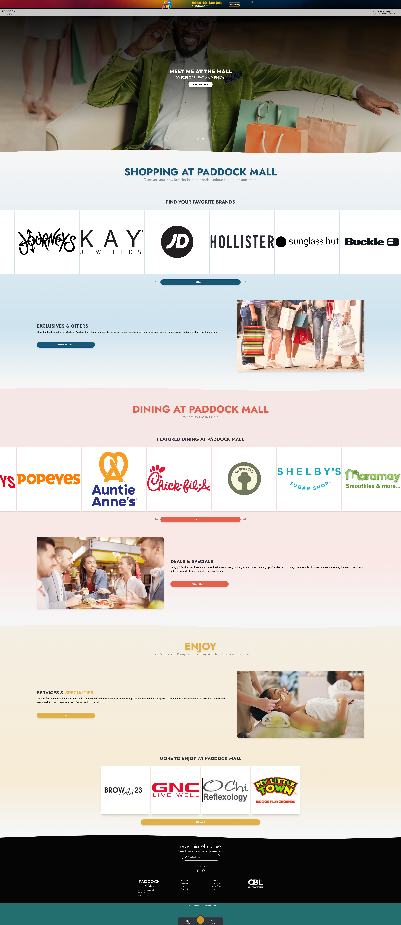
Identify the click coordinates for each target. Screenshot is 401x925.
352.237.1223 (143, 895)
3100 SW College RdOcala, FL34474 (146, 891)
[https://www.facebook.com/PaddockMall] (198, 870)
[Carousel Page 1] (198, 139)
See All (199, 282)
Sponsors (215, 880)
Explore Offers (64, 345)
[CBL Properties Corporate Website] (248, 883)
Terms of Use (216, 886)
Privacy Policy (216, 883)
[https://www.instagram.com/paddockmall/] (203, 870)
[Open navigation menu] (200, 920)
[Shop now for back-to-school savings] (234, 5)
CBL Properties (195, 906)
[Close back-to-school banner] (252, 2)
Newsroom (184, 883)
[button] (388, 12)
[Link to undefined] (47, 242)
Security (214, 889)
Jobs (182, 886)
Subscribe (184, 880)
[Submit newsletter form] (216, 857)
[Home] (151, 12)
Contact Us (184, 889)
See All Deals (198, 584)
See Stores (200, 84)
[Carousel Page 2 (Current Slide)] (203, 139)
